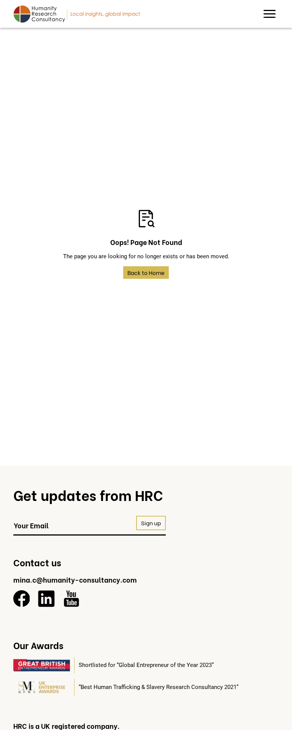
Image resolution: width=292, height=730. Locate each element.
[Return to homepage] (76, 13)
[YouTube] (71, 598)
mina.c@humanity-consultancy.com (75, 579)
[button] (269, 14)
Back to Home (146, 273)
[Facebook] (21, 598)
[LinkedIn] (46, 598)
